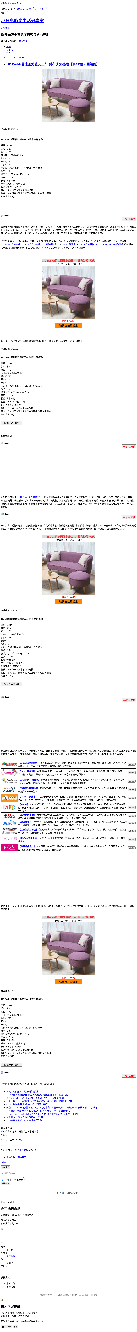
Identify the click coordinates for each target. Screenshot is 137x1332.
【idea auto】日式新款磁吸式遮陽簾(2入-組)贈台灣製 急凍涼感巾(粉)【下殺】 (42, 1114)
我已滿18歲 (6, 1327)
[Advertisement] (68, 471)
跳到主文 (5, 28)
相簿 (8, 46)
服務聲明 (93, 1295)
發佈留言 (5, 1183)
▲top (3, 1162)
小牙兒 (4, 1135)
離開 (15, 1327)
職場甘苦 (22, 1157)
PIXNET (48, 1295)
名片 (8, 53)
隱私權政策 (83, 1295)
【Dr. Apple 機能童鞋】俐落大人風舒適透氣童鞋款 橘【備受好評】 (37, 1095)
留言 (24, 1150)
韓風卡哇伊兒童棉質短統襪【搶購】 (23, 1091)
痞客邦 (18, 1150)
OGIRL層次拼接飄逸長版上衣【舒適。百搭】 (28, 1104)
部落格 (9, 50)
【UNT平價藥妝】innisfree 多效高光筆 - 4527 (27, 1120)
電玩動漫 (23, 41)
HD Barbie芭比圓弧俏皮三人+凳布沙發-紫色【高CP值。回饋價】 (52, 64)
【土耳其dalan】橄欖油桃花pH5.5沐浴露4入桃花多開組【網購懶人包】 (39, 1101)
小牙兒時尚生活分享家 (22, 20)
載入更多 (5, 1167)
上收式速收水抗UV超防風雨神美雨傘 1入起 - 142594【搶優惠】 (36, 1098)
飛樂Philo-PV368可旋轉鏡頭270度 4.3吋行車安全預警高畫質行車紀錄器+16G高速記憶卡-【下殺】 (52, 1107)
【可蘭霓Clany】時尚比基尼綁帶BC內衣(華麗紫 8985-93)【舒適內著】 (39, 1111)
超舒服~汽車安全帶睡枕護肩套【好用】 (25, 1117)
